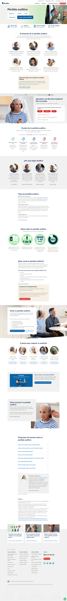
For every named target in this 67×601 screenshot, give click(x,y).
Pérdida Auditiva (10, 557)
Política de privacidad (33, 584)
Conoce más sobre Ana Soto (34, 490)
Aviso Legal (38, 584)
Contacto (45, 552)
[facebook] (44, 563)
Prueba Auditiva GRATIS (25, 17)
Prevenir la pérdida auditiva (15, 416)
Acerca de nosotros (11, 552)
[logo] (5, 3)
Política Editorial (10, 572)
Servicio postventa (53, 184)
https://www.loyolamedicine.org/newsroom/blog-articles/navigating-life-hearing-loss (33, 520)
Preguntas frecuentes (11, 570)
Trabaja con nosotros (11, 564)
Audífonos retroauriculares (24, 554)
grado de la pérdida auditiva (22, 130)
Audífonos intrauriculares (23, 556)
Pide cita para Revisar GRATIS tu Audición (43, 382)
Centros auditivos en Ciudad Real (36, 560)
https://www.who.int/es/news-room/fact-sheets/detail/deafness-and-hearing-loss (33, 518)
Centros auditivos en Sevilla (36, 564)
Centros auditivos (35, 552)
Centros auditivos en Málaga (36, 562)
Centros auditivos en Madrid (36, 554)
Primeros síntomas (12, 362)
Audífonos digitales (22, 564)
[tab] (37, 3)
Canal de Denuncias (43, 584)
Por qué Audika (14, 184)
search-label (65, 1)
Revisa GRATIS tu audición (25, 87)
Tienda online (10, 562)
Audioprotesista (34, 566)
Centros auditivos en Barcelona (35, 557)
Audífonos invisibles (23, 560)
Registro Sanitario (34, 568)
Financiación (44, 362)
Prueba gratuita (33, 362)
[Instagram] (50, 563)
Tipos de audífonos (23, 552)
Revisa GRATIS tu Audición (25, 299)
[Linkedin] (47, 563)
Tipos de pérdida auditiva (22, 219)
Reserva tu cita (63, 3)
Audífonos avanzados (40, 184)
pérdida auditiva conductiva (33, 207)
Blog (8, 568)
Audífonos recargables (23, 562)
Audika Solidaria (10, 566)
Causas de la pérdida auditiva (23, 283)
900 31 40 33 (48, 554)
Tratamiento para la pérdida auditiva (17, 330)
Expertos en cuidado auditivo (27, 184)
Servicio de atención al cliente (12, 560)
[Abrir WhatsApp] (65, 599)
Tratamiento (12, 17)
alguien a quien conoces (26, 81)
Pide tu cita (23, 362)
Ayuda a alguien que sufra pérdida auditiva (12, 554)
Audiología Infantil (34, 570)
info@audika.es (23, 584)
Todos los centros (34, 572)
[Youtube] (53, 563)
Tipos (26, 13)
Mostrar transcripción (13, 387)
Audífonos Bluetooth (23, 558)
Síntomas (11, 13)
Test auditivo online (29, 330)
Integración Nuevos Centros (12, 574)
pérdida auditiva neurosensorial (42, 197)
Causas (19, 13)
